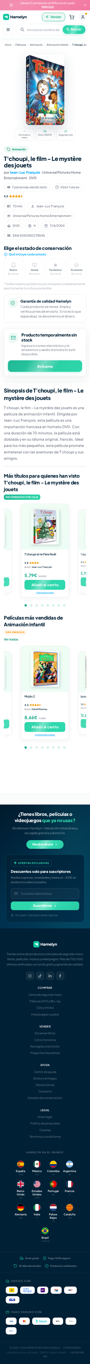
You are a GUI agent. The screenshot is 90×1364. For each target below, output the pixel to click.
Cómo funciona (45, 1040)
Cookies (45, 1130)
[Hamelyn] (15, 17)
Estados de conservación (45, 1098)
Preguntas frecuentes (45, 1053)
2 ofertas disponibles (45, 734)
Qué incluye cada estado (27, 254)
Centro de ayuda (45, 1072)
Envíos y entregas (45, 1078)
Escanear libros (45, 1033)
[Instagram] (30, 976)
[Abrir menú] (8, 29)
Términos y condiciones (45, 1136)
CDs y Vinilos (45, 1007)
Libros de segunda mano (45, 994)
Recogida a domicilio (45, 1046)
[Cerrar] (85, 5)
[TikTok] (40, 976)
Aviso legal (45, 1117)
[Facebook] (60, 976)
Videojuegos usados (45, 1014)
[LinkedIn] (50, 976)
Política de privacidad (45, 1123)
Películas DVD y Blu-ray (45, 1001)
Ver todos (11, 639)
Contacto (45, 1091)
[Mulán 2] (45, 669)
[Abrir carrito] (72, 17)
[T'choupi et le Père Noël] (45, 527)
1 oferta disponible (45, 592)
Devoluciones (45, 1085)
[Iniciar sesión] (82, 17)
